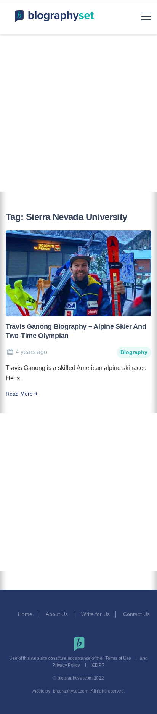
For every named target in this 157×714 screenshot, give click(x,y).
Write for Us (95, 614)
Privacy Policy (66, 665)
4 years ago (31, 352)
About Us (57, 614)
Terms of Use (118, 658)
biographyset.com (70, 691)
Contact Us (137, 614)
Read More (19, 394)
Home (25, 614)
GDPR (98, 665)
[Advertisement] (78, 113)
